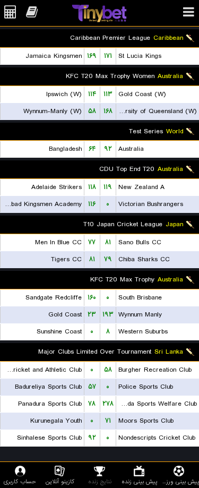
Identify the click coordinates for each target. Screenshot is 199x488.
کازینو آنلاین (60, 481)
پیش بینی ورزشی (179, 481)
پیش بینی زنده (139, 481)
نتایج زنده (99, 481)
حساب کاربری (20, 481)
